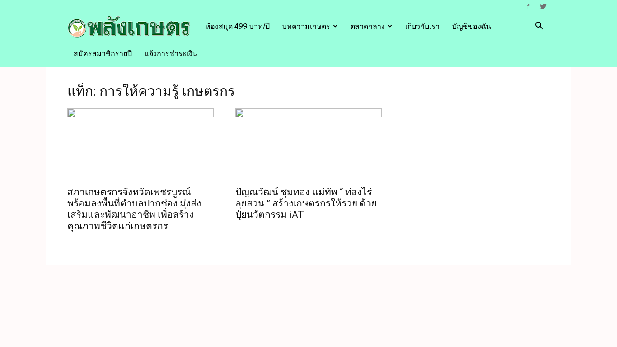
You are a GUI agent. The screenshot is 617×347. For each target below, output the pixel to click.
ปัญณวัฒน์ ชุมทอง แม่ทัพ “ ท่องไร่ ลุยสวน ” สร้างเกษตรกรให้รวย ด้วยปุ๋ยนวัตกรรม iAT (306, 203)
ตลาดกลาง (368, 26)
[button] (539, 27)
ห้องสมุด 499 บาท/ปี (238, 26)
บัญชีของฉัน (471, 26)
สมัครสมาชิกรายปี (103, 53)
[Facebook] (528, 6)
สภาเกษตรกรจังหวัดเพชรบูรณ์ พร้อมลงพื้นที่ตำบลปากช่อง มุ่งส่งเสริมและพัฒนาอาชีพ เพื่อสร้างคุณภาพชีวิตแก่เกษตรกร (134, 209)
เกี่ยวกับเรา (422, 26)
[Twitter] (543, 6)
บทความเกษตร (306, 26)
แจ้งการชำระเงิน (171, 53)
